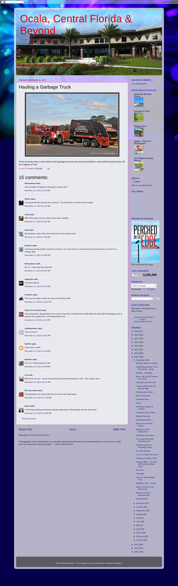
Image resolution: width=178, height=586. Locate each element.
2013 (136, 353)
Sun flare (139, 470)
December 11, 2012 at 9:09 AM (37, 286)
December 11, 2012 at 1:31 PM (37, 320)
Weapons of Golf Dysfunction (143, 430)
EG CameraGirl (31, 390)
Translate (151, 289)
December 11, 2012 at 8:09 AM (37, 255)
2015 (136, 346)
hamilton (28, 295)
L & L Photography (138, 84)
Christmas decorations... (146, 435)
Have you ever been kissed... (144, 424)
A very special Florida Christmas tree (145, 440)
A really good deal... (144, 420)
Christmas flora (142, 399)
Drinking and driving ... (145, 392)
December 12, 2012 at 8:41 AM (37, 382)
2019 (136, 331)
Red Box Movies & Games (147, 363)
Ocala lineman (142, 499)
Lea (26, 375)
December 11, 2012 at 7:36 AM (37, 237)
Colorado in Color (142, 111)
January (140, 540)
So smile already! (143, 451)
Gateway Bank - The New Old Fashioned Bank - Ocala (146, 464)
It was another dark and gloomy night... (146, 387)
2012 (136, 357)
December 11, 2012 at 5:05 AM (37, 190)
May (138, 525)
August (139, 514)
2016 (136, 342)
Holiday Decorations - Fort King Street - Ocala (147, 368)
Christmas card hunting (145, 412)
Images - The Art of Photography (142, 142)
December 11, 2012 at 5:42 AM (37, 206)
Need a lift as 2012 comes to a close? (147, 377)
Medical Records (143, 416)
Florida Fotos (140, 126)
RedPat (28, 344)
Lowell (137, 182)
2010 (136, 548)
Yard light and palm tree (146, 382)
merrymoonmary (97, 563)
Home (72, 429)
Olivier (27, 199)
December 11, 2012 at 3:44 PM (37, 351)
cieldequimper (31, 328)
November (141, 503)
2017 (136, 338)
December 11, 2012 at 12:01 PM (38, 302)
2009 (136, 552)
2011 (136, 544)
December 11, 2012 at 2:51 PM (37, 335)
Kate (27, 230)
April (138, 529)
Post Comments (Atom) (39, 435)
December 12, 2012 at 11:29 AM (38, 398)
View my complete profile (141, 185)
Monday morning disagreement (143, 494)
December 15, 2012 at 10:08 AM (38, 413)
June (138, 522)
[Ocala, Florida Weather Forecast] (143, 319)
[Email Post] (48, 168)
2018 (136, 335)
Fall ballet (140, 474)
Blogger (119, 563)
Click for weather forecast (143, 321)
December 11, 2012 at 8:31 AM (37, 271)
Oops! (138, 403)
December (141, 360)
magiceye (29, 279)
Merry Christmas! (143, 396)
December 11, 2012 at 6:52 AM (37, 221)
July (138, 518)
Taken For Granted (33, 310)
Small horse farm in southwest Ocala (144, 446)
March (139, 533)
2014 (136, 349)
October (140, 507)
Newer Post (25, 429)
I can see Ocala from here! (147, 454)
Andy (27, 214)
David (27, 406)
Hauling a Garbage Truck (146, 458)
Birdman (28, 359)
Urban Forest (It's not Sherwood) (145, 488)
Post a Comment (29, 419)
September (141, 511)
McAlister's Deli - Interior (146, 483)
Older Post (119, 429)
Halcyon (28, 245)
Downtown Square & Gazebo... (144, 408)
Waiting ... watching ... (145, 373)
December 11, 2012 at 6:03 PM (37, 367)
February (140, 536)
